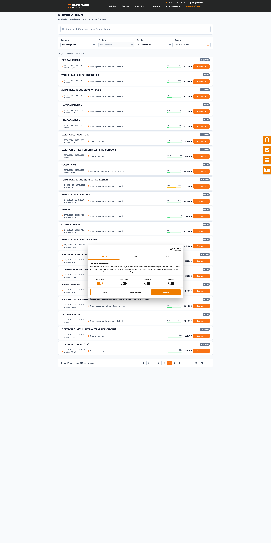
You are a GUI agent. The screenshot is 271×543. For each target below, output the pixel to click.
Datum (178, 40)
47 (202, 363)
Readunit (156, 6)
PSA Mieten (140, 6)
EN (170, 3)
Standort (140, 40)
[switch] (124, 283)
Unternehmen (172, 6)
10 (185, 363)
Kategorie (64, 40)
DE (166, 3)
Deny (105, 292)
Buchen (200, 67)
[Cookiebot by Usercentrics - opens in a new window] (171, 249)
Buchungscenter (194, 6)
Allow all (166, 292)
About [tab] (167, 256)
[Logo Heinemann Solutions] (78, 6)
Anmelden (183, 3)
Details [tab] (135, 256)
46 (196, 363)
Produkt (102, 40)
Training (112, 6)
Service (126, 6)
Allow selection (135, 292)
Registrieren (197, 3)
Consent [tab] (104, 256)
